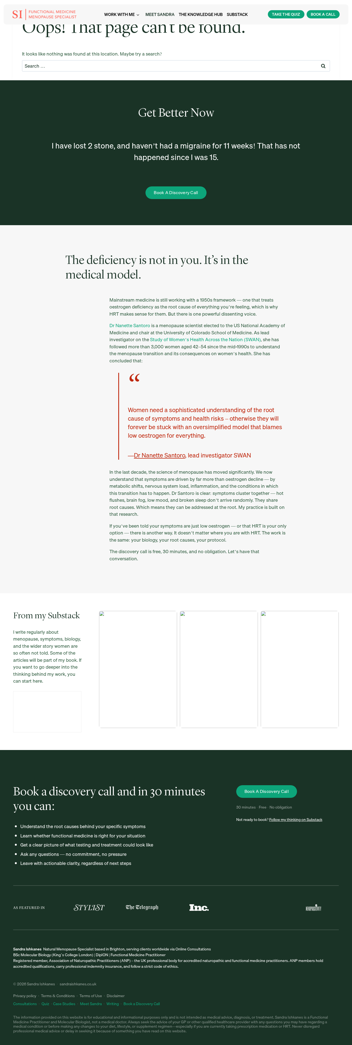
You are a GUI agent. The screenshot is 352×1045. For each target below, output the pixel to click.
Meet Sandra (160, 14)
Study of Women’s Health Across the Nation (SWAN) (205, 339)
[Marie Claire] (259, 907)
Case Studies (64, 1004)
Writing (112, 1004)
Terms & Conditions (58, 996)
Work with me (119, 14)
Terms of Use (90, 996)
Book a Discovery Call (141, 1004)
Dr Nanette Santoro (129, 325)
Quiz (45, 1004)
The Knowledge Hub (201, 14)
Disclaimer (116, 996)
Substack (237, 14)
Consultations (25, 1004)
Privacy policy (24, 996)
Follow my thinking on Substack (295, 820)
